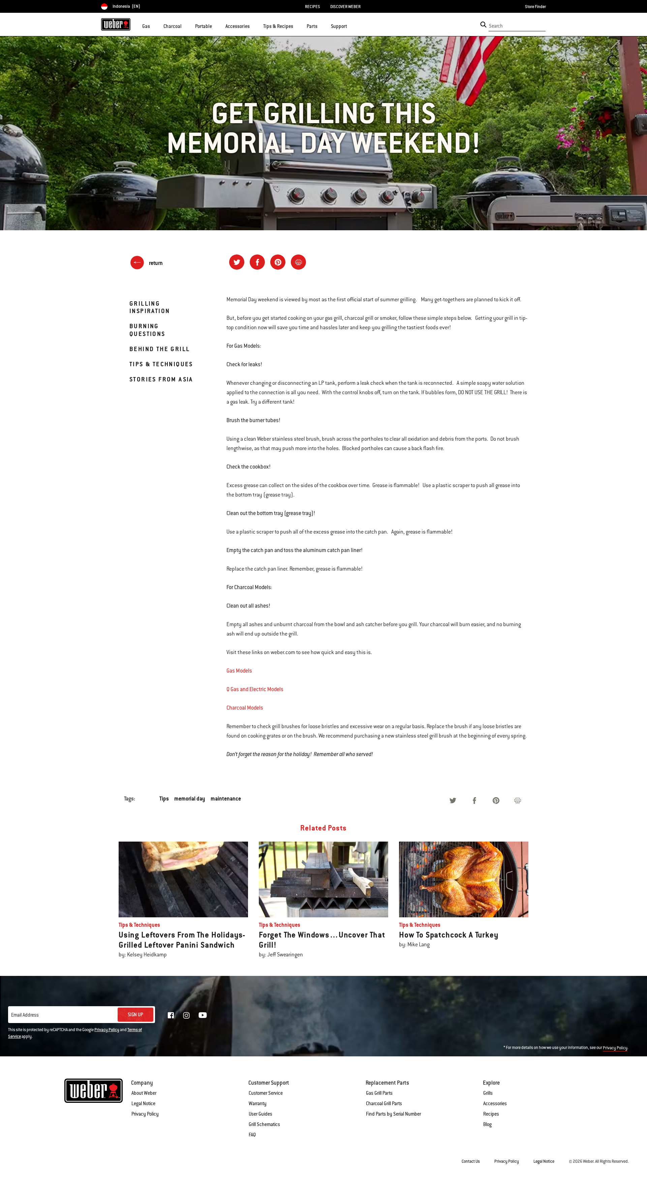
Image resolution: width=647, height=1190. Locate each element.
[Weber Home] (115, 24)
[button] (154, 25)
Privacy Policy (106, 1029)
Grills (488, 1093)
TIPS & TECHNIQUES (161, 364)
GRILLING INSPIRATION (149, 307)
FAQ (252, 1135)
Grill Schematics (264, 1124)
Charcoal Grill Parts (384, 1103)
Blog (487, 1124)
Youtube (203, 1015)
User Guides (260, 1114)
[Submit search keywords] (483, 25)
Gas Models (239, 670)
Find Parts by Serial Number (393, 1114)
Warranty (258, 1103)
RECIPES (312, 6)
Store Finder (535, 6)
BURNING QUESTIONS (147, 329)
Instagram (186, 1015)
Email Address (25, 1015)
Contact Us (471, 1161)
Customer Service (266, 1093)
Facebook (171, 1015)
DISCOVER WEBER (345, 6)
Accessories (495, 1103)
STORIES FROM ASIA (161, 379)
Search (496, 26)
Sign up (135, 1015)
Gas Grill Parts (379, 1093)
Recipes (491, 1114)
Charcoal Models (244, 707)
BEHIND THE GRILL (159, 349)
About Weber (143, 1093)
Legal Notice (143, 1103)
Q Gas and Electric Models (254, 689)
